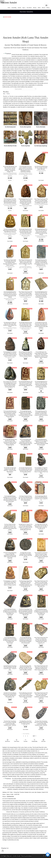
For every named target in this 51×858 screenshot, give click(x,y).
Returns (43, 7)
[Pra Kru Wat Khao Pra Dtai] (10, 137)
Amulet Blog (14, 7)
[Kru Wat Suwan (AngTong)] (41, 137)
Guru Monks (29, 7)
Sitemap (34, 7)
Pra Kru (8, 93)
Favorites (25, 741)
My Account (7, 741)
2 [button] (25, 736)
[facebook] (43, 856)
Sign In (24, 7)
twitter (45, 856)
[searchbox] (25, 89)
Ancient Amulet (9, 2)
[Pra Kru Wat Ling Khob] (25, 118)
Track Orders (16, 741)
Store (4, 93)
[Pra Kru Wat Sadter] (41, 118)
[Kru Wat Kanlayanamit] (10, 118)
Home (9, 7)
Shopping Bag (34, 741)
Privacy (48, 7)
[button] (35, 736)
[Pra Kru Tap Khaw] (25, 137)
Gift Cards (43, 741)
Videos (39, 7)
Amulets (19, 7)
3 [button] (27, 736)
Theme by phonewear (26, 856)
